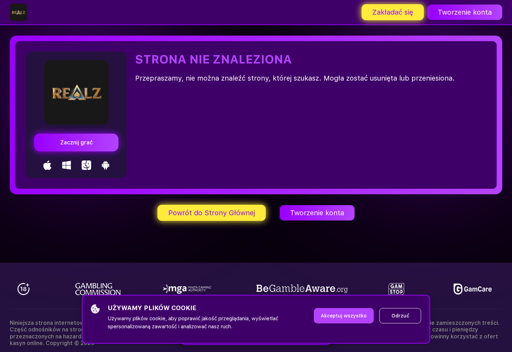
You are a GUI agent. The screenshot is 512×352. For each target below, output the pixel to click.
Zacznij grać (76, 142)
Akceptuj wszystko (344, 316)
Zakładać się (392, 12)
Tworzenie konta (465, 12)
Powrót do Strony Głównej (211, 213)
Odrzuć (400, 316)
